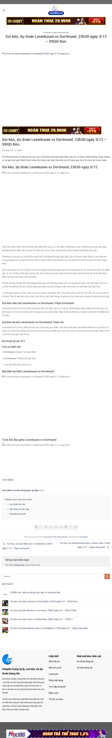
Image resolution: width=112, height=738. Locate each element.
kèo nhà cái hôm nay (19, 509)
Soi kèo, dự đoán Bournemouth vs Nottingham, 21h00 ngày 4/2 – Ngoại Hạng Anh (49, 628)
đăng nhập (19, 565)
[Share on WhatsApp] (36, 527)
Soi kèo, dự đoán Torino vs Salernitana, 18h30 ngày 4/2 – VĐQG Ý (41, 619)
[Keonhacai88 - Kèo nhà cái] (56, 10)
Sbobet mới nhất (18, 514)
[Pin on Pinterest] (56, 527)
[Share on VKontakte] (61, 527)
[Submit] (107, 576)
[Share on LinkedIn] (66, 527)
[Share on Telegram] (75, 527)
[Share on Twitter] (46, 527)
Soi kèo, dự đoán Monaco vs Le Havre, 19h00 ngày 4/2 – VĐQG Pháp (43, 610)
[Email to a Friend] (51, 527)
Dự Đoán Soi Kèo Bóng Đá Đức (56, 33)
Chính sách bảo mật (55, 726)
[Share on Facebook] (41, 527)
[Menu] (3, 10)
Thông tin (33, 726)
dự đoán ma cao (17, 504)
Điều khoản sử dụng (75, 726)
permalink (84, 537)
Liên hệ (42, 726)
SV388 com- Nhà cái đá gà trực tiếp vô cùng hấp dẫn (35, 592)
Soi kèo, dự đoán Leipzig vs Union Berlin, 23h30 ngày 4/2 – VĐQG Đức (44, 601)
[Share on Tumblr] (71, 527)
